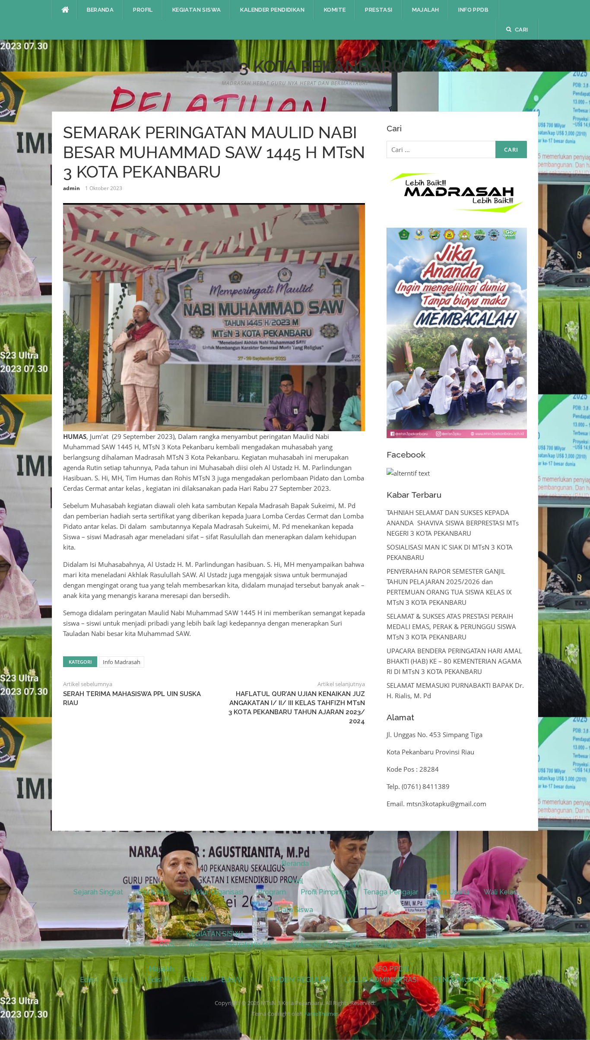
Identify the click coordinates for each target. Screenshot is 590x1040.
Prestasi (378, 9)
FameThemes (321, 1014)
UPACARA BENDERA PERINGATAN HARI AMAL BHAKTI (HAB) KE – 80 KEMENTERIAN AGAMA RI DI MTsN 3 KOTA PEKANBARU (454, 661)
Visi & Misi (153, 892)
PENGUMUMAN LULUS (471, 980)
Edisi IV (195, 980)
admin (71, 188)
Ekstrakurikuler (248, 945)
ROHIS (199, 945)
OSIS (166, 945)
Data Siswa (295, 910)
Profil (142, 9)
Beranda (100, 9)
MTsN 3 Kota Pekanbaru (295, 66)
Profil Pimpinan (325, 892)
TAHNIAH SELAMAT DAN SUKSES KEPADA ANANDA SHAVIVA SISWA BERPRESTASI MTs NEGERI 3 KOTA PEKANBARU (453, 522)
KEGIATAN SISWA (196, 9)
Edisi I (89, 980)
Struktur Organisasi (213, 892)
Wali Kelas (500, 892)
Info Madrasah (121, 662)
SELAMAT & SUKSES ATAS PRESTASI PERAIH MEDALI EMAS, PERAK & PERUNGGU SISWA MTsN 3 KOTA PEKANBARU (451, 626)
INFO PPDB (473, 9)
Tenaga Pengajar (390, 892)
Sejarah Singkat (98, 892)
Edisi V (231, 980)
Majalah (425, 9)
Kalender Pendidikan (272, 9)
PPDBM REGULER (300, 980)
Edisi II (123, 980)
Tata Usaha (451, 892)
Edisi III (158, 980)
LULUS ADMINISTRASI (381, 980)
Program (272, 892)
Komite (335, 9)
